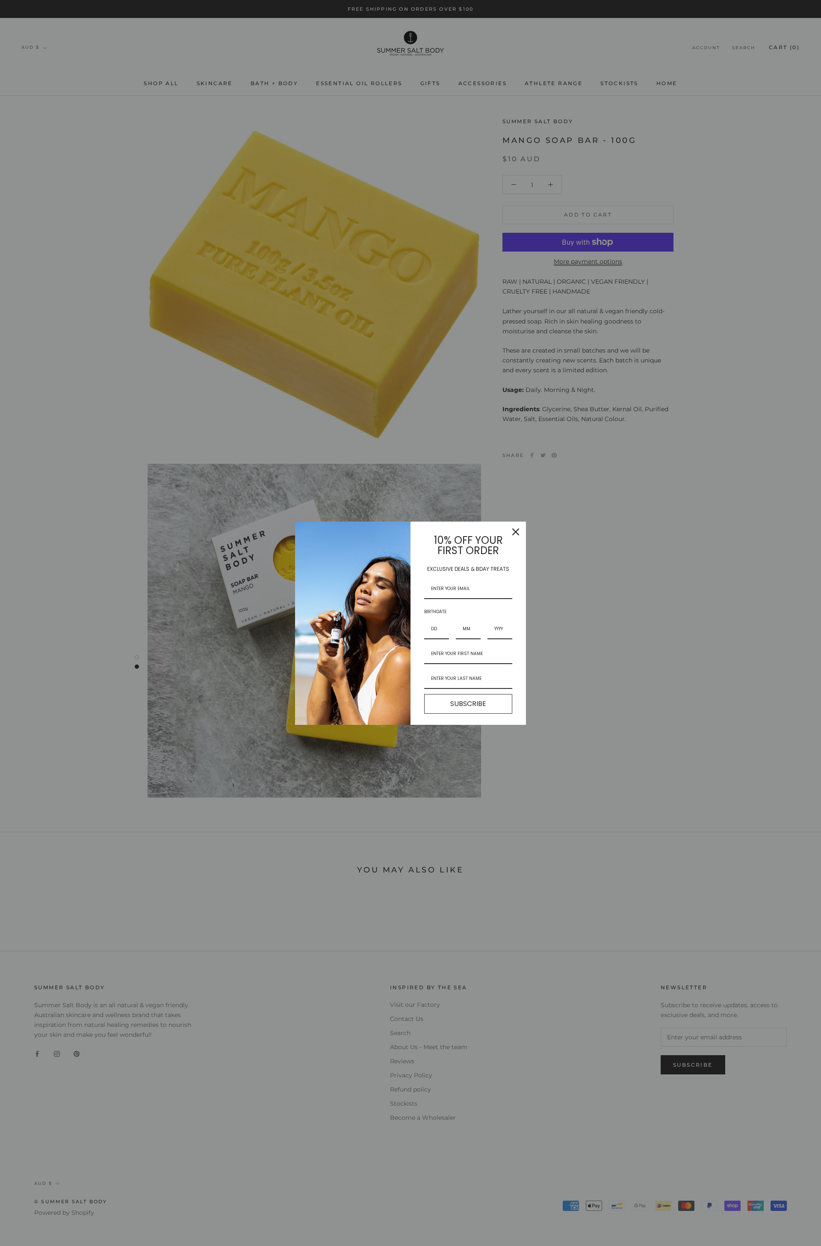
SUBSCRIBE (468, 704)
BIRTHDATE (435, 611)
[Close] (515, 532)
